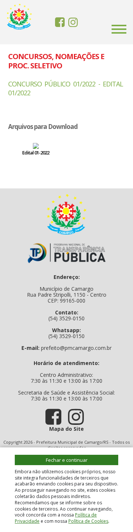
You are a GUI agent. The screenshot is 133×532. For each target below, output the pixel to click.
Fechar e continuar (67, 460)
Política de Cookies (88, 521)
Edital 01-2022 (35, 152)
